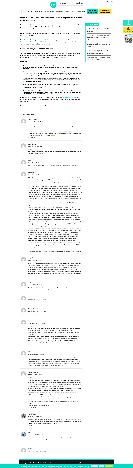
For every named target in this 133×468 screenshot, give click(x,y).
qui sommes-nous (84, 463)
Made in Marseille (40, 463)
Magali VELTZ (32, 414)
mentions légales (63, 463)
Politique (30, 11)
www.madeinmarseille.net (41, 106)
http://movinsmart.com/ (61, 343)
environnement (49, 11)
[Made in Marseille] (66, 5)
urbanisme (59, 11)
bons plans (81, 11)
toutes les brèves (92, 24)
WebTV (30, 91)
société (67, 11)
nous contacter (73, 463)
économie (38, 11)
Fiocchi (30, 321)
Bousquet (31, 172)
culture (74, 11)
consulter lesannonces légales (105, 11)
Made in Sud (67, 97)
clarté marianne (33, 372)
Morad (30, 432)
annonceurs (93, 463)
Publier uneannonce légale (92, 11)
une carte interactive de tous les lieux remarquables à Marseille (51, 79)
